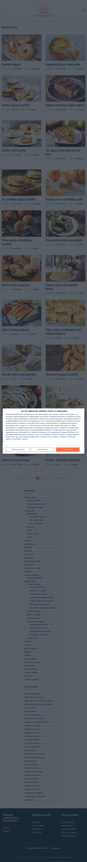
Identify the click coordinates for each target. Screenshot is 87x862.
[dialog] (43, 431)
